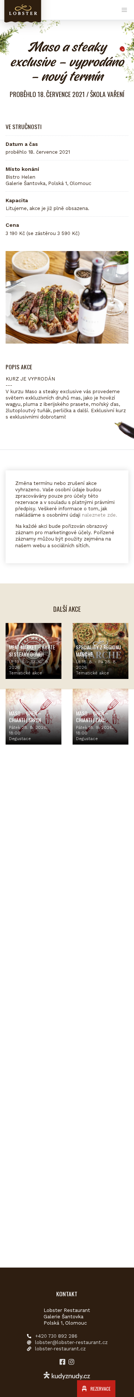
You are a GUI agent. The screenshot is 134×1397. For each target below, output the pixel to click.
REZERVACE (100, 1388)
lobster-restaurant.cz (60, 1348)
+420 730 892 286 (56, 1336)
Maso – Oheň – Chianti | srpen (25, 716)
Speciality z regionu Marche (98, 650)
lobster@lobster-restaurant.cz (71, 1342)
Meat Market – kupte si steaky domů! (32, 650)
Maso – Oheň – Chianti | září (92, 716)
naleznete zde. (99, 515)
